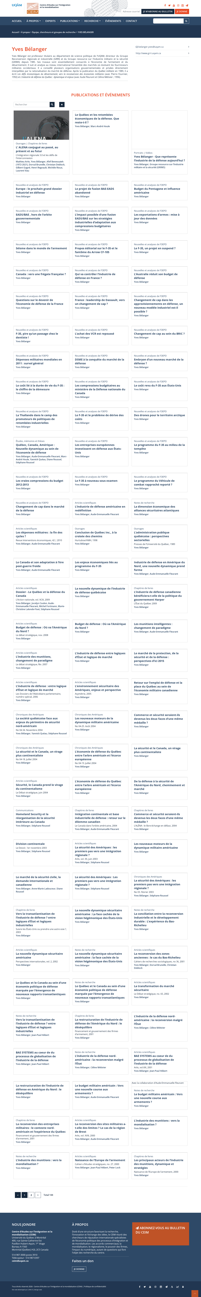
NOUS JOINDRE (24, 1224)
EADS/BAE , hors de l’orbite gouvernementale (34, 216)
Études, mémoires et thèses (30, 441)
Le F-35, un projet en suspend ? (155, 248)
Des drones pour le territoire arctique (159, 415)
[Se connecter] (183, 1287)
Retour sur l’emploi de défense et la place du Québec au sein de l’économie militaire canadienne (158, 686)
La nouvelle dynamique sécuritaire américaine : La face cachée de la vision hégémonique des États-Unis (98, 914)
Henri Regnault (39, 167)
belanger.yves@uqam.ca (151, 46)
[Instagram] (178, 5)
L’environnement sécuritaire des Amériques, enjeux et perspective (98, 688)
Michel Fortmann (48, 606)
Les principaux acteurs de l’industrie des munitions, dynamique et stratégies (158, 1164)
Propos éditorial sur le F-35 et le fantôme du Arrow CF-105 (96, 250)
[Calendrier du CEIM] (182, 5)
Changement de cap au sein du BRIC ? (159, 333)
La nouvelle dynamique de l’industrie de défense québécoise (100, 590)
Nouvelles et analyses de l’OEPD (32, 184)
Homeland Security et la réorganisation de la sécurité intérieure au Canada (35, 818)
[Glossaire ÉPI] (172, 1287)
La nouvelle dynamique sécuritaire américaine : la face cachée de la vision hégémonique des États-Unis (98, 957)
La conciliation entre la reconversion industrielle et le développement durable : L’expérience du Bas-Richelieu (158, 919)
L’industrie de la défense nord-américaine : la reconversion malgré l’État (158, 1020)
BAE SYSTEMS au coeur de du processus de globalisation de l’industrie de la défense (36, 1056)
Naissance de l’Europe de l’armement (100, 1160)
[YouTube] (174, 5)
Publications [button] (69, 21)
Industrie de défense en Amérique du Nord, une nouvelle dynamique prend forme (159, 566)
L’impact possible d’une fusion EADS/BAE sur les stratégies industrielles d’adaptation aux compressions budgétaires (95, 220)
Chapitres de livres (37, 143)
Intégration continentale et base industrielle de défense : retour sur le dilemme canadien (100, 818)
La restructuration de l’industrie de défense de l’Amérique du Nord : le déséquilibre (99, 1023)
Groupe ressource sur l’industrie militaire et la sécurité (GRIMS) (158, 166)
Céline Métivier (157, 1027)
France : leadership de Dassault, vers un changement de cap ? (100, 302)
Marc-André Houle (100, 126)
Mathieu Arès (23, 161)
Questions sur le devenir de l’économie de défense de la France (39, 302)
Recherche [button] (91, 21)
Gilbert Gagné (23, 167)
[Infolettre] (187, 5)
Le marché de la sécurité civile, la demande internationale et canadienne (38, 881)
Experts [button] (50, 21)
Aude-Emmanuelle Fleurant (46, 456)
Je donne (79, 1269)
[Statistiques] (177, 1287)
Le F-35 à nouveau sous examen (96, 481)
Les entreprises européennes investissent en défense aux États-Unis (98, 448)
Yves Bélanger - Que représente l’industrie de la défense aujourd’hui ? (159, 158)
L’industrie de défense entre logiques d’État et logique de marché (100, 655)
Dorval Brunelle (37, 164)
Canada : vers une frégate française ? (41, 274)
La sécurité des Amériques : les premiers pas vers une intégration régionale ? (98, 851)
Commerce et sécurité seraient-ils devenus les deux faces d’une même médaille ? (158, 718)
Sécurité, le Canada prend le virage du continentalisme (39, 787)
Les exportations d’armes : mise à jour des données (157, 216)
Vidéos (148, 152)
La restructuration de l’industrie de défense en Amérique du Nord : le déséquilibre (40, 1089)
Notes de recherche (144, 502)
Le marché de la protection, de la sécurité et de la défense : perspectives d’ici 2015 (156, 657)
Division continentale (30, 844)
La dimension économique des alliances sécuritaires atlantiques (156, 508)
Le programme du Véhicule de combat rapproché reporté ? (154, 482)
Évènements (113, 21)
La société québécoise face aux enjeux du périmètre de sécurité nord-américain (38, 722)
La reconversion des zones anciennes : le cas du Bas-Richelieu (157, 955)
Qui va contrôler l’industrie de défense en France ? (95, 276)
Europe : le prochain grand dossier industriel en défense (39, 190)
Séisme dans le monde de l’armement (41, 248)
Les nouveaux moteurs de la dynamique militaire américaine (97, 720)
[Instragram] (155, 1287)
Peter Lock (114, 1167)
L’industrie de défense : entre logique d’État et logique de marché (41, 688)
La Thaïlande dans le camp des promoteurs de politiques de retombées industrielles (36, 419)
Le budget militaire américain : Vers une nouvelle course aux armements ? (99, 1089)
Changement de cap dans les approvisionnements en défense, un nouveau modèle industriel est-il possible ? (158, 305)
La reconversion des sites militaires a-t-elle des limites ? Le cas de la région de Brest (100, 1128)
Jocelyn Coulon (39, 603)
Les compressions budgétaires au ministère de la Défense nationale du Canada (100, 389)
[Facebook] (165, 5)
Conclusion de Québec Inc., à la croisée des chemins (96, 534)
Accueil (17, 21)
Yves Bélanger (38, 161)
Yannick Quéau (38, 459)
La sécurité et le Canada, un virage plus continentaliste (39, 753)
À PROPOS (80, 1224)
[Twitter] (169, 5)
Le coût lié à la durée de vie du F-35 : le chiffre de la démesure (40, 387)
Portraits (138, 152)
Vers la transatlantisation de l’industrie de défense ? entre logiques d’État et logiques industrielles (36, 919)
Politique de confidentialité (95, 1286)
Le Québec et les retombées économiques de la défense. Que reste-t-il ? (97, 118)
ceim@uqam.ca (20, 1260)
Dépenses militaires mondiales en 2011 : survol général (39, 361)
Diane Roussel (54, 459)
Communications (25, 810)
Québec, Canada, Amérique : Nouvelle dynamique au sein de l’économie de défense (37, 448)
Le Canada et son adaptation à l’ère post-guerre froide (40, 564)
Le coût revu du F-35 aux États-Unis (157, 385)
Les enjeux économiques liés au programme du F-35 (96, 564)
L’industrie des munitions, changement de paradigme (34, 658)
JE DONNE (182, 11)
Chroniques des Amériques (30, 714)
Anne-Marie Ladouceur (44, 888)
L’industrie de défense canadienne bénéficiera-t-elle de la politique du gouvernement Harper (158, 595)
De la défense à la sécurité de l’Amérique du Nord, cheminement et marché (159, 785)
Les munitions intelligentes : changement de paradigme (153, 626)
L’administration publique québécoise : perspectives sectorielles (151, 536)
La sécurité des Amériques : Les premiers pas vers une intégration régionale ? (98, 881)
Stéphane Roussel (25, 462)
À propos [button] (33, 21)
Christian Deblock (55, 164)
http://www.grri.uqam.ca (148, 53)
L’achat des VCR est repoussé (94, 333)
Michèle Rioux (55, 167)
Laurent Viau (22, 170)
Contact (131, 21)
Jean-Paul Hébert (40, 1035)
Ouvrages (21, 143)
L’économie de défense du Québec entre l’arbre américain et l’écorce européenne (98, 755)
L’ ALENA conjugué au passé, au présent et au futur (37, 149)
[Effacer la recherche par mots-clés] (62, 104)
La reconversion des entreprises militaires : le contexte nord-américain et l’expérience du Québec (41, 1128)
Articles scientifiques (85, 502)
